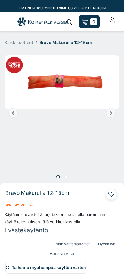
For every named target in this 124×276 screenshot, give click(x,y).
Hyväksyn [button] (106, 244)
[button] (13, 112)
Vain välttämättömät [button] (73, 244)
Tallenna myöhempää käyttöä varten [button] (49, 267)
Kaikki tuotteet (19, 42)
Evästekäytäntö (26, 230)
